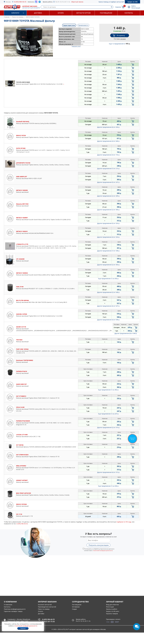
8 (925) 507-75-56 (48, 621)
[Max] (36, 2)
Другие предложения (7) (108, 168)
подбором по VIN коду (123, 522)
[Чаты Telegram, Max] (136, 626)
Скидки (74, 609)
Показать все (76, 46)
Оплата (61, 13)
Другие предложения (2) (108, 196)
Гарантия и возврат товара (13, 611)
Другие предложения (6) (108, 127)
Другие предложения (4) (108, 141)
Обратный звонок (77, 2)
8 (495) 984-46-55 (20, 2)
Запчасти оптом (83, 13)
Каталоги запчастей (45, 604)
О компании (8, 604)
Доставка (38, 13)
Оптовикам (76, 607)
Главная (6, 17)
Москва (8, 2)
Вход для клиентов (112, 604)
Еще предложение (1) (108, 278)
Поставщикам (106, 13)
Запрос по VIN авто (112, 611)
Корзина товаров (112, 613)
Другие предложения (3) (108, 155)
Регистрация (135, 8)
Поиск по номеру (43, 609)
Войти (133, 6)
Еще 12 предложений (119, 44)
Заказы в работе (111, 609)
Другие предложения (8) (126, 333)
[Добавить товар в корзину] (132, 64)
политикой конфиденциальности (103, 550)
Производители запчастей (47, 607)
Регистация (110, 607)
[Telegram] (40, 2)
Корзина (118, 7)
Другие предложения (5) (108, 182)
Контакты (129, 13)
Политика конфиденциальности (14, 609)
